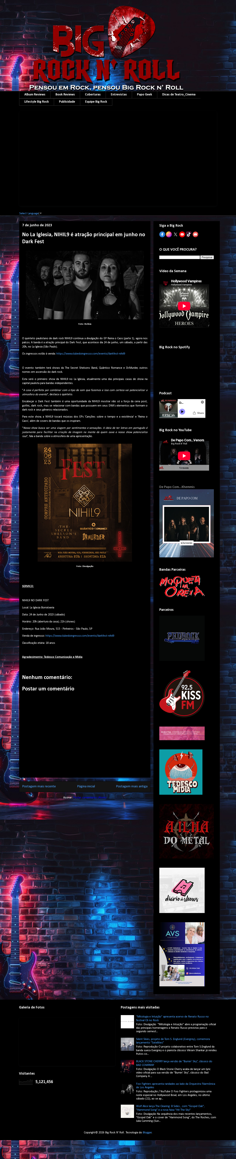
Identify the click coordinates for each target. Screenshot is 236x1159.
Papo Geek (144, 94)
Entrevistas (119, 94)
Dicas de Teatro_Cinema (178, 94)
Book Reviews (65, 94)
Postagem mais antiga (132, 786)
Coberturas (93, 94)
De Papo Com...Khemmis (177, 487)
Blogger (147, 1132)
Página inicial (86, 786)
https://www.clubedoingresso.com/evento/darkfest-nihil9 (90, 353)
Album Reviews (34, 94)
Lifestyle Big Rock (36, 102)
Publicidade (67, 102)
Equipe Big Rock (96, 102)
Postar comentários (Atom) (89, 797)
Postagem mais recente (39, 786)
